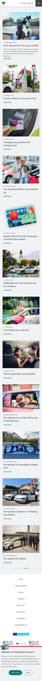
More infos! (15, 673)
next (25, 568)
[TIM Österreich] (3, 3)
